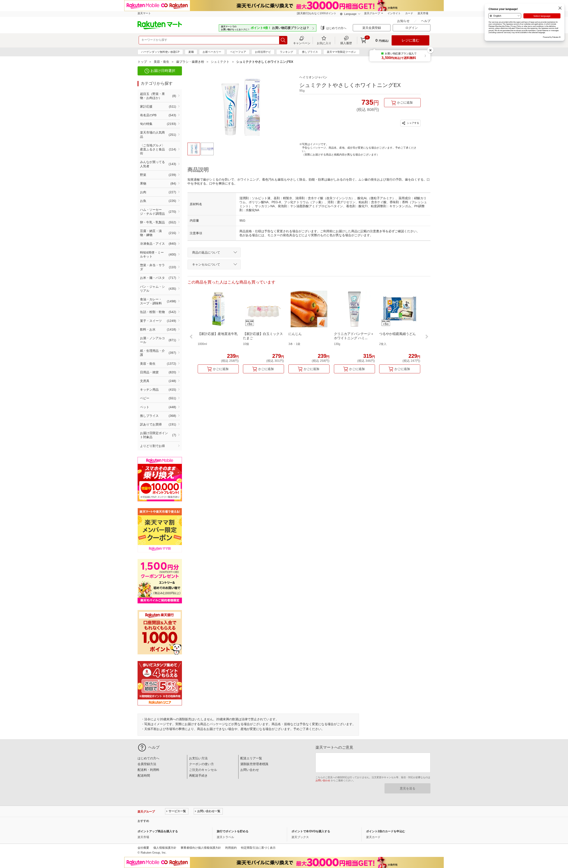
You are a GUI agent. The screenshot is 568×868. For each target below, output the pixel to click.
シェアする (412, 123)
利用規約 (231, 847)
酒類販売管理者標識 (254, 764)
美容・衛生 (161, 61)
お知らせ (403, 21)
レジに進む (410, 40)
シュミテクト (220, 61)
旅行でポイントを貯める (232, 831)
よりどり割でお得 (152, 446)
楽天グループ (372, 13)
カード (409, 13)
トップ (142, 61)
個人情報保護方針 (164, 847)
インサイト (394, 13)
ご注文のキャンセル (203, 770)
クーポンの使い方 (201, 764)
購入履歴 (346, 43)
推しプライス (310, 51)
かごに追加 (405, 102)
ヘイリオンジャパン (313, 77)
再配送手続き (198, 775)
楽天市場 (423, 13)
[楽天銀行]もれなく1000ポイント (316, 13)
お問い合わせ (249, 770)
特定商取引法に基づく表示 (258, 847)
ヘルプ (425, 21)
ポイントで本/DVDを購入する (311, 831)
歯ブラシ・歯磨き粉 (190, 61)
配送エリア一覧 (251, 758)
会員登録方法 (147, 764)
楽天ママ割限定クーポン (341, 51)
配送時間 (144, 775)
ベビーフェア (238, 51)
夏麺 (191, 51)
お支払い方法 (198, 758)
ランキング (286, 51)
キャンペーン (301, 43)
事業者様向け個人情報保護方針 (201, 847)
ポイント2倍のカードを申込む (385, 831)
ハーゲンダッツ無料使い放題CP (160, 51)
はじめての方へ (336, 28)
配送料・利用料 (148, 770)
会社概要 (143, 847)
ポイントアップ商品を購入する (158, 831)
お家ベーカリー (212, 51)
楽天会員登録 (371, 28)
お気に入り (324, 43)
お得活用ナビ (263, 51)
